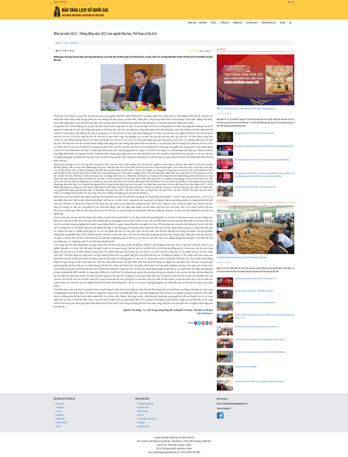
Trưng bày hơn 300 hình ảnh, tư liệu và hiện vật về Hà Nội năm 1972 (255, 279)
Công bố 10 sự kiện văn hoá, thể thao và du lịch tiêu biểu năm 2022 (255, 303)
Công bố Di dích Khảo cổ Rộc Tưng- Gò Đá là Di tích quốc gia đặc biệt (242, 257)
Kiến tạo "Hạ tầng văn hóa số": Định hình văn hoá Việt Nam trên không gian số (246, 109)
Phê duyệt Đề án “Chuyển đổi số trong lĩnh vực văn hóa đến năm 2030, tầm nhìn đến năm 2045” (264, 146)
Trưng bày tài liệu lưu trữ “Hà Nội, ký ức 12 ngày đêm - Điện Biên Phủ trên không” (259, 382)
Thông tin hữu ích (268, 23)
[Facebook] (195, 323)
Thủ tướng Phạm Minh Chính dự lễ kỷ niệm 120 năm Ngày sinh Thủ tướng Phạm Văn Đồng (262, 160)
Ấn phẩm (141, 423)
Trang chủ (192, 23)
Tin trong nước (74, 43)
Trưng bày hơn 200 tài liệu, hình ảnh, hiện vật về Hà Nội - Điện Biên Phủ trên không (260, 352)
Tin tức (213, 23)
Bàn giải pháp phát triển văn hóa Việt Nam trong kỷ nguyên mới (254, 133)
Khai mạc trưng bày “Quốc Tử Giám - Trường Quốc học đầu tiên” (254, 291)
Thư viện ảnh (143, 411)
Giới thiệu (203, 23)
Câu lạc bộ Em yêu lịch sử (147, 419)
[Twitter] (199, 323)
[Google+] (203, 323)
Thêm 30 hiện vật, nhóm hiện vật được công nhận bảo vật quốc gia (255, 187)
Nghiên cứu (237, 23)
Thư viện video (143, 407)
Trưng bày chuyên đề (145, 404)
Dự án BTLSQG (251, 23)
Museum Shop (143, 426)
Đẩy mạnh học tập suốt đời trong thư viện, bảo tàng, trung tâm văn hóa (257, 327)
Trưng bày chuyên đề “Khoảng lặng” (246, 367)
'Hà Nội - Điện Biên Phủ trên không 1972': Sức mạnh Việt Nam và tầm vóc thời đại (260, 340)
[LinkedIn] (207, 323)
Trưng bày (224, 23)
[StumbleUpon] (210, 323)
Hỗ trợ (282, 23)
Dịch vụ (140, 415)
